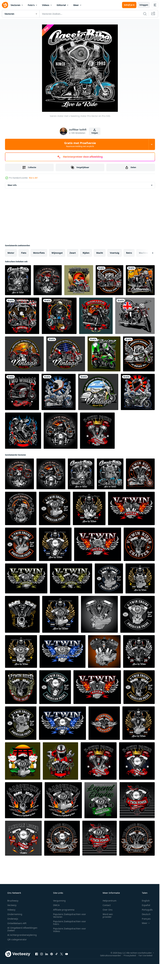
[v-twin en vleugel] (131, 508)
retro (129, 252)
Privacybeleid (127, 955)
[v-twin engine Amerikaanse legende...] (20, 723)
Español (144, 905)
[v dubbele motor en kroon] (97, 431)
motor (11, 252)
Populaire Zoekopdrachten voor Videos (68, 930)
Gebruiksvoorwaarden (108, 955)
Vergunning (58, 900)
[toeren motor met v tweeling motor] (18, 280)
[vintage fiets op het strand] (98, 392)
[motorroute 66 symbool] (139, 353)
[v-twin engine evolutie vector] (137, 614)
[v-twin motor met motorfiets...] (139, 651)
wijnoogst (57, 252)
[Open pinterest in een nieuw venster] (51, 954)
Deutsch (144, 914)
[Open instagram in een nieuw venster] (41, 954)
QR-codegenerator (16, 939)
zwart (73, 252)
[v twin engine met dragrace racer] (20, 508)
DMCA (55, 905)
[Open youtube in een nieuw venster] (66, 954)
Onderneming (14, 914)
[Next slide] (148, 253)
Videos (45, 5)
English (144, 900)
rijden (86, 252)
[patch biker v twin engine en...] (21, 687)
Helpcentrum (107, 900)
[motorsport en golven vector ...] (138, 392)
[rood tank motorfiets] (96, 316)
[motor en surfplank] (78, 280)
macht (99, 252)
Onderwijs (12, 918)
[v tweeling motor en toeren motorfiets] (47, 280)
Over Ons (105, 909)
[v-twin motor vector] (99, 614)
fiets (23, 252)
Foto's (31, 5)
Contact (105, 905)
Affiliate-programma (62, 909)
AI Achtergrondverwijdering (21, 934)
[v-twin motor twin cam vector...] (55, 687)
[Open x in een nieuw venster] (61, 954)
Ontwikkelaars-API (16, 923)
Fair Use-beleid (143, 955)
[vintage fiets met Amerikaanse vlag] (65, 353)
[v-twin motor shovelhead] (54, 508)
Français (144, 918)
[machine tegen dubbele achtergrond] (22, 614)
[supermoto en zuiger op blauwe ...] (23, 431)
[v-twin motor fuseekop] (20, 544)
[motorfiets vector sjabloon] (104, 353)
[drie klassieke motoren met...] (59, 316)
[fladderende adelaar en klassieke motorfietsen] (22, 316)
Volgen (93, 133)
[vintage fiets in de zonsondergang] (24, 353)
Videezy (11, 909)
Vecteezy (11, 905)
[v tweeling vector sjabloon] (22, 761)
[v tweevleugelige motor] (89, 508)
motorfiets (39, 252)
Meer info (12, 185)
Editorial (61, 5)
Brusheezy (12, 900)
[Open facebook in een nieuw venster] (36, 954)
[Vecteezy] (5, 5)
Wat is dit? (33, 177)
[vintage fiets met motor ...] (22, 392)
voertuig (114, 252)
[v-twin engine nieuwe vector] (139, 687)
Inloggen (141, 5)
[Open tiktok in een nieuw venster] (56, 954)
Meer (76, 5)
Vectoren (15, 5)
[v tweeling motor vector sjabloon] (23, 800)
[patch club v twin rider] (139, 544)
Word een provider (106, 915)
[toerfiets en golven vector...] (59, 392)
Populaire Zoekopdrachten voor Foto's (68, 922)
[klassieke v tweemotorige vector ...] (104, 651)
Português (145, 909)
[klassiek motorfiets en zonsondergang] (140, 280)
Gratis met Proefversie (79, 144)
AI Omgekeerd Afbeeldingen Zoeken (18, 929)
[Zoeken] (142, 14)
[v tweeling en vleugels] (97, 544)
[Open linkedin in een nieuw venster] (46, 954)
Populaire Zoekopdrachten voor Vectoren (68, 915)
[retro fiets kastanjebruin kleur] (135, 316)
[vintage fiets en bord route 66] (109, 280)
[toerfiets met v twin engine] (140, 474)
